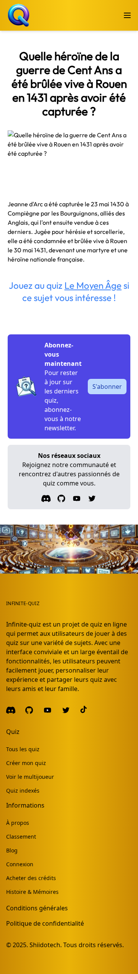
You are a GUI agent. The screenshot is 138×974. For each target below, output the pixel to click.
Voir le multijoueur (30, 776)
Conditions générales (37, 908)
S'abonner (107, 386)
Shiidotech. (46, 945)
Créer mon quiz (26, 763)
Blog (12, 850)
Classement (21, 836)
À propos (17, 822)
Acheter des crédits (31, 878)
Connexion (19, 864)
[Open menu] (127, 15)
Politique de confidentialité (45, 923)
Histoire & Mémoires (32, 891)
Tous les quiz (22, 749)
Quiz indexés (22, 790)
